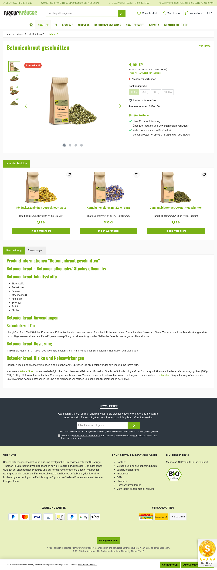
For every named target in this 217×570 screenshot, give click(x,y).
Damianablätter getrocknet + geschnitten (176, 207)
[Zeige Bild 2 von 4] (70, 145)
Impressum (123, 473)
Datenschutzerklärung (129, 485)
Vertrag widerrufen (108, 540)
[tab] (14, 251)
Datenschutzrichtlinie (123, 431)
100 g (135, 93)
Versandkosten (100, 548)
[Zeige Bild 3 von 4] (76, 145)
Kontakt (121, 462)
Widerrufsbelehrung (128, 469)
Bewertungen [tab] (35, 250)
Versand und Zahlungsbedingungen (137, 465)
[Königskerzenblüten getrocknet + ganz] (41, 187)
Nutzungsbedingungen (148, 431)
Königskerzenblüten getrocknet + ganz (41, 207)
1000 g (168, 93)
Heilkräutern (163, 375)
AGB (135, 435)
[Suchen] (121, 13)
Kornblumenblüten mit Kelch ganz (108, 207)
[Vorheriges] (26, 106)
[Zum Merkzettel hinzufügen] (69, 175)
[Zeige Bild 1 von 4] (64, 145)
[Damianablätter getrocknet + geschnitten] (176, 187)
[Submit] (134, 425)
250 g (146, 93)
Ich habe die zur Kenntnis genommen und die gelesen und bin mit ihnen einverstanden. (109, 437)
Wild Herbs (204, 45)
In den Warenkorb (41, 230)
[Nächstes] (120, 106)
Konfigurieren (170, 564)
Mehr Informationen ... (87, 565)
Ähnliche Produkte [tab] (16, 163)
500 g (157, 93)
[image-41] (73, 101)
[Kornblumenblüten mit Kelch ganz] (108, 187)
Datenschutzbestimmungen (86, 435)
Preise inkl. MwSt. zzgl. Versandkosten (145, 73)
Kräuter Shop (27, 371)
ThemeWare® (137, 551)
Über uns (122, 481)
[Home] (31, 24)
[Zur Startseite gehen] (20, 13)
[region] (65, 106)
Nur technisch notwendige (141, 564)
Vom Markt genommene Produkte (135, 488)
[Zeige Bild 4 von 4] (81, 145)
